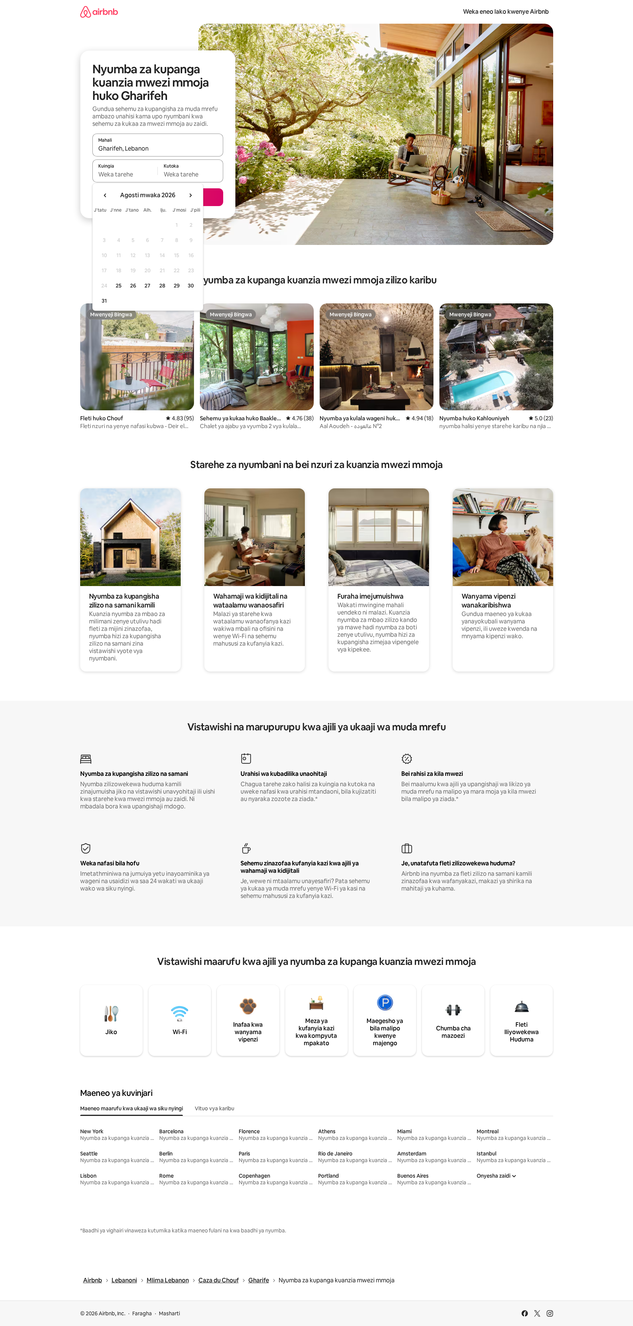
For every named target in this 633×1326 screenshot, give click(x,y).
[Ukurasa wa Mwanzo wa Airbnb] (99, 11)
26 (133, 285)
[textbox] (125, 174)
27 (147, 285)
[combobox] (157, 148)
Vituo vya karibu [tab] (214, 1108)
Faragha (142, 1313)
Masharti (169, 1313)
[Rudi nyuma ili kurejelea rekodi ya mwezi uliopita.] (105, 195)
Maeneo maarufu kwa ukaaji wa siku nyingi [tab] (131, 1108)
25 (119, 285)
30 (191, 285)
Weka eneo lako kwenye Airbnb (506, 12)
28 (162, 285)
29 (177, 285)
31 (104, 300)
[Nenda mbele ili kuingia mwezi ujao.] (190, 195)
